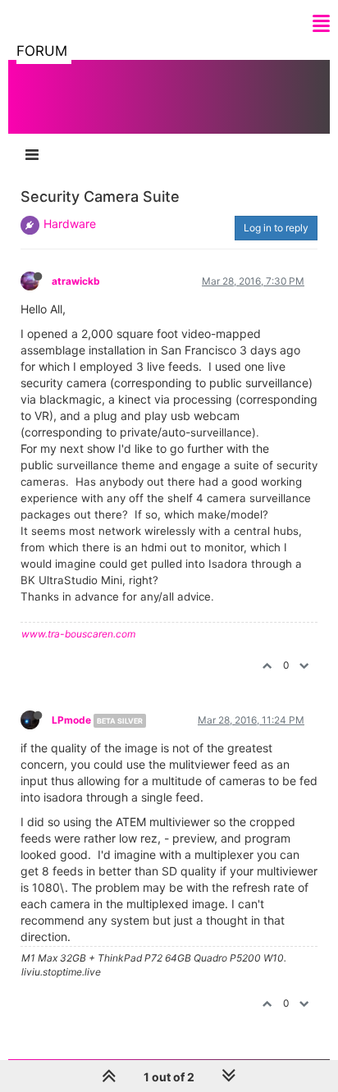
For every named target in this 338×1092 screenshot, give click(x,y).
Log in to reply (276, 228)
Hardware (69, 224)
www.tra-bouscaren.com (78, 634)
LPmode (71, 720)
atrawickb (76, 281)
